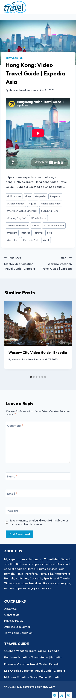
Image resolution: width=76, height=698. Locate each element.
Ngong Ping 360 (16, 218)
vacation (12, 240)
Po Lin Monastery (17, 225)
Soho (35, 225)
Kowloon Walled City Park (22, 210)
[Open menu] (68, 7)
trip (49, 232)
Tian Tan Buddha (54, 225)
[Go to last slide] (10, 337)
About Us (10, 609)
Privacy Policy (13, 621)
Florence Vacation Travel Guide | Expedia (32, 664)
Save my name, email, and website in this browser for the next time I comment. (39, 522)
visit (46, 240)
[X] (62, 695)
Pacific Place (38, 218)
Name (12, 476)
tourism (12, 232)
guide (32, 203)
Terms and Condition (18, 633)
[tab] (31, 377)
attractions (14, 196)
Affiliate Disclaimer (17, 627)
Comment (15, 425)
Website (13, 510)
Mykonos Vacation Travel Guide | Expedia (32, 677)
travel (38, 232)
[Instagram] (69, 695)
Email (12, 493)
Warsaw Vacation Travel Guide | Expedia (56, 263)
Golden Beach (15, 203)
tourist (25, 232)
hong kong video (51, 203)
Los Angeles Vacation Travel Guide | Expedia (34, 670)
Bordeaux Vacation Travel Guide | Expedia (33, 657)
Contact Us (11, 615)
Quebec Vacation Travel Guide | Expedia (31, 651)
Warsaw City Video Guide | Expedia (37, 352)
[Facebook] (55, 695)
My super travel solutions (22, 90)
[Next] (65, 337)
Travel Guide (14, 58)
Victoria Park (31, 240)
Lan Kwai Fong (50, 210)
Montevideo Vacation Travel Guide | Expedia (19, 263)
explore (55, 196)
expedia (40, 196)
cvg (28, 196)
